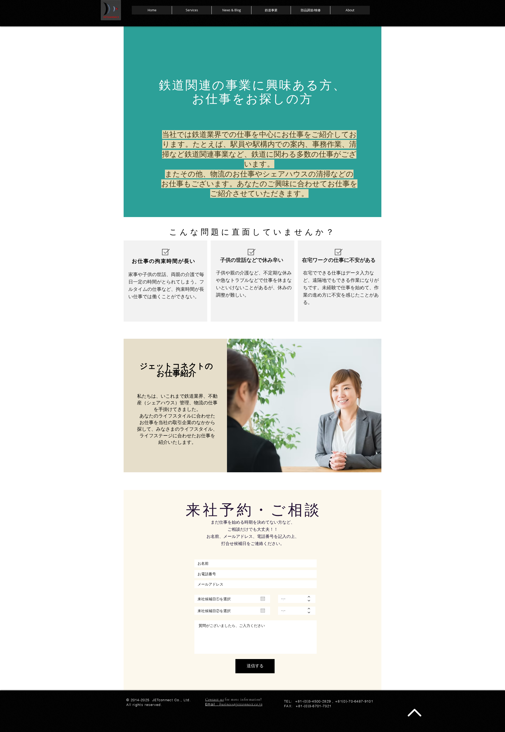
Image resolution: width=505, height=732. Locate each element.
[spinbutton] (293, 599)
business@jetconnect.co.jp (240, 704)
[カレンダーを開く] (263, 599)
